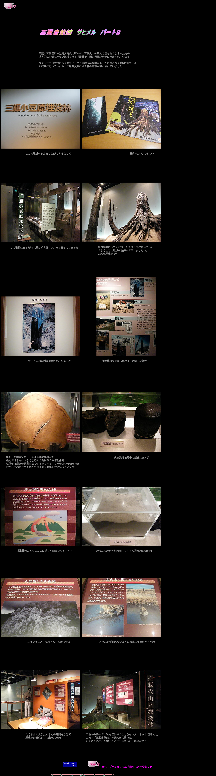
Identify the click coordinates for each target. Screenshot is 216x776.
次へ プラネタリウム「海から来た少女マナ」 (128, 766)
